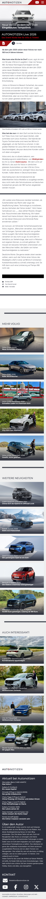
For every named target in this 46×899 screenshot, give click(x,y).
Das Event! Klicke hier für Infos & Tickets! (20, 37)
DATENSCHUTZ (23, 896)
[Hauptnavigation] (42, 2)
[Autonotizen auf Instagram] (26, 888)
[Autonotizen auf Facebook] (16, 888)
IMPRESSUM (13, 896)
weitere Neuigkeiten (17, 478)
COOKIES (5, 896)
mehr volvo (11, 323)
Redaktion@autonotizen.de (19, 880)
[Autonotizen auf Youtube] (5, 888)
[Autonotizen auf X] (36, 888)
